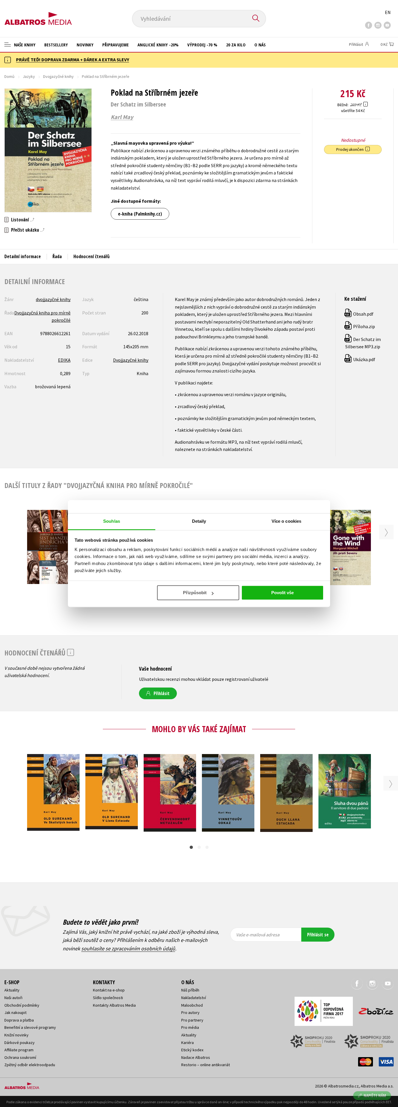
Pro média (190, 1027)
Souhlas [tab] (111, 521)
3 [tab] (207, 847)
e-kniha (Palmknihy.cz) (140, 214)
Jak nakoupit (15, 1012)
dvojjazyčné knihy (53, 299)
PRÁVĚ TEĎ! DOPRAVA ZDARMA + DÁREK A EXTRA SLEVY (72, 59)
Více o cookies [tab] (286, 521)
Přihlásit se (318, 934)
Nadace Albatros (195, 1057)
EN (388, 12)
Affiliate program (19, 1049)
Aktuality (12, 990)
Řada (57, 256)
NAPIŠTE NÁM (375, 1095)
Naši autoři (13, 997)
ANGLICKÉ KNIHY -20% (158, 45)
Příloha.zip (360, 326)
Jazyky (29, 76)
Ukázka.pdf (360, 359)
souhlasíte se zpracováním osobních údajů (128, 948)
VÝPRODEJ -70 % (202, 45)
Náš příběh (190, 990)
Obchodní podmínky (21, 1005)
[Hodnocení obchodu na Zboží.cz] (373, 1009)
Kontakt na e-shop (109, 990)
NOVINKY (85, 45)
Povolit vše (282, 592)
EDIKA (64, 360)
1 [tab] (191, 847)
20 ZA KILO (236, 45)
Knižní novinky (16, 1035)
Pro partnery (192, 1020)
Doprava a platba (19, 1020)
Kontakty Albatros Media (114, 1005)
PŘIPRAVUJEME (115, 45)
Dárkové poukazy (19, 1042)
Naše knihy (24, 45)
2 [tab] (199, 847)
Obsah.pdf (359, 314)
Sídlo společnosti (108, 997)
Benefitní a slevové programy (30, 1027)
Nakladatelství (193, 997)
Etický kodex (192, 1049)
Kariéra (187, 1042)
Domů (9, 76)
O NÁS (260, 45)
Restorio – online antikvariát (205, 1064)
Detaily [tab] (199, 521)
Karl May (122, 117)
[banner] (38, 13)
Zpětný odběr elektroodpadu (29, 1064)
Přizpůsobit (195, 592)
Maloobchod (192, 1005)
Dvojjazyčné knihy (58, 76)
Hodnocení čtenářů (91, 256)
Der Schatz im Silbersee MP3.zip (363, 343)
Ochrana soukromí (20, 1057)
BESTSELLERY (56, 45)
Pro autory (190, 1012)
